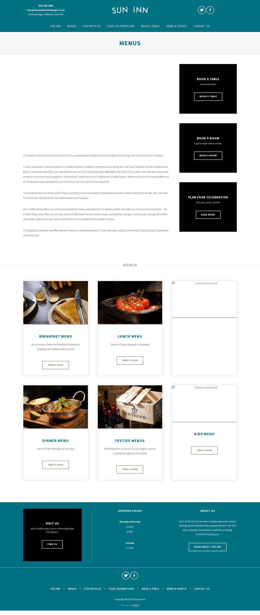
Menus (71, 26)
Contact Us (201, 26)
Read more (208, 214)
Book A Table (208, 79)
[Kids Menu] (204, 403)
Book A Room (208, 138)
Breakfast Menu (55, 336)
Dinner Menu (55, 440)
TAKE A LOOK (55, 364)
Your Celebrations (121, 26)
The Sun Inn (139, 599)
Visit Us (52, 523)
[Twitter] (202, 10)
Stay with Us (92, 26)
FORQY (135, 605)
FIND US (52, 544)
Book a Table (150, 26)
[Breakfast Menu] (55, 302)
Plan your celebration (208, 197)
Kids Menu (204, 434)
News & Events (176, 26)
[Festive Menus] (130, 406)
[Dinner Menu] (55, 406)
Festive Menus (130, 440)
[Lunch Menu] (130, 302)
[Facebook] (210, 10)
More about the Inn (207, 546)
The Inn (55, 26)
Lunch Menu (130, 336)
